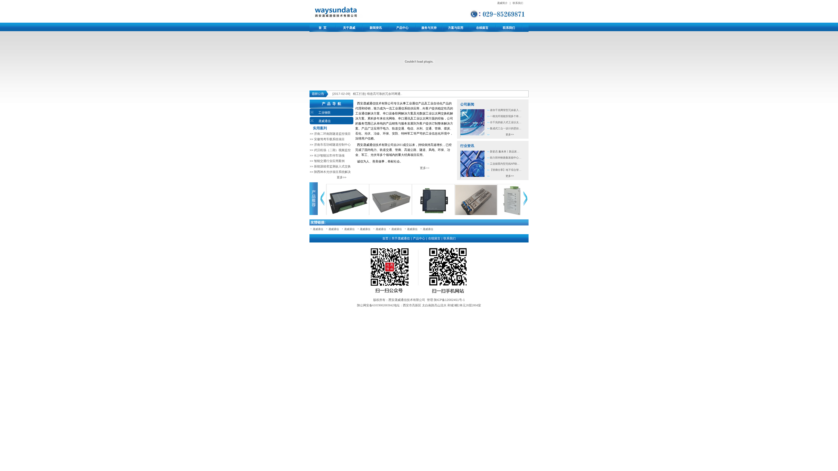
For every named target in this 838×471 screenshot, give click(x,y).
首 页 (322, 27)
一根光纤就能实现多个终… (505, 116)
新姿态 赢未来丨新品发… (504, 151)
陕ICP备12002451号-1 (449, 300)
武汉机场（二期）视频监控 (332, 150)
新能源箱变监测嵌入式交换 (332, 166)
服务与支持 (429, 27)
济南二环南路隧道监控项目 (332, 133)
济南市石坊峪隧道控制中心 (332, 144)
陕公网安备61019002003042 (375, 305)
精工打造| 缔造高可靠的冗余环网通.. (377, 94)
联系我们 (518, 3)
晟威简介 (502, 3)
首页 (385, 238)
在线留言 (482, 27)
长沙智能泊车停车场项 (329, 155)
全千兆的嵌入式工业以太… (505, 122)
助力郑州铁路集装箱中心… (505, 157)
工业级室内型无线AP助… (505, 163)
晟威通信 (324, 121)
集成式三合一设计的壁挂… (505, 128)
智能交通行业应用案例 (329, 161)
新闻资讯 (376, 27)
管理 (430, 300)
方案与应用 (455, 27)
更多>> (328, 177)
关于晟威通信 (401, 238)
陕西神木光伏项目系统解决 (332, 172)
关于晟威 (349, 27)
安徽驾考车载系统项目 (329, 139)
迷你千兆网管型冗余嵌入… (505, 110)
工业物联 (324, 112)
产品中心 (402, 27)
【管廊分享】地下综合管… (505, 169)
